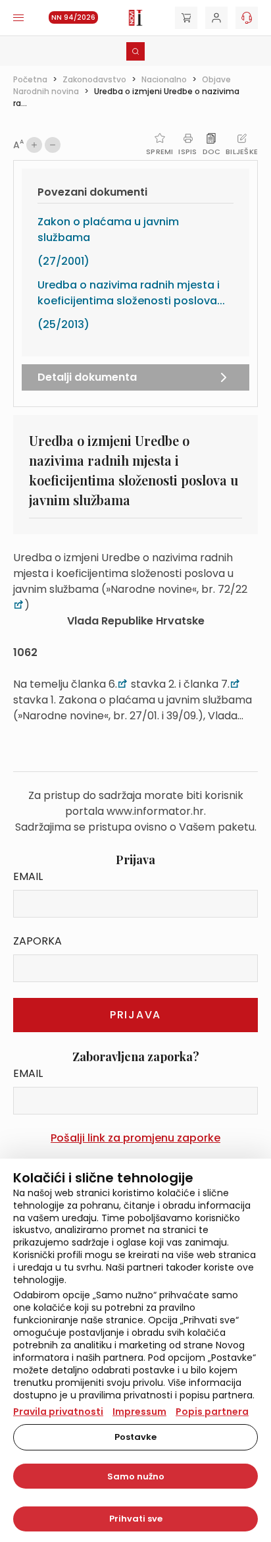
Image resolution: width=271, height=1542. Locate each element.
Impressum (139, 1411)
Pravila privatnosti (58, 1411)
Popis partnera (212, 1411)
